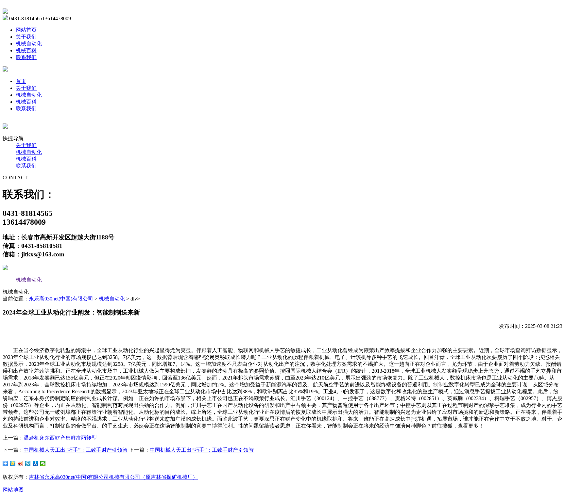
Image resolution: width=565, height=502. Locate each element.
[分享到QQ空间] (13, 463)
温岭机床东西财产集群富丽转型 (60, 438)
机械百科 (26, 50)
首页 (21, 81)
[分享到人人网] (35, 463)
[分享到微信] (43, 463)
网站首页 (26, 30)
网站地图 (13, 490)
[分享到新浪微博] (20, 463)
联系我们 (26, 57)
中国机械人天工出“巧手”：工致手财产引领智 (76, 450)
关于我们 (26, 37)
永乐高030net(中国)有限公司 (61, 298)
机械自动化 (29, 43)
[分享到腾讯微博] (28, 463)
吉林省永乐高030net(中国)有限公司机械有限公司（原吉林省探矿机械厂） (113, 477)
